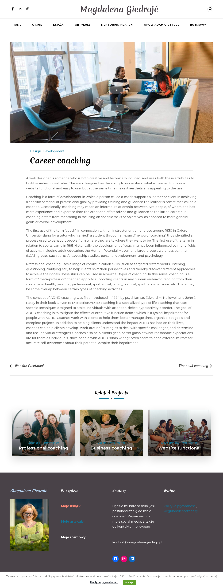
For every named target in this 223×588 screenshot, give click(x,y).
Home (17, 24)
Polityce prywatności (104, 582)
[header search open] (210, 9)
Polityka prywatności (180, 506)
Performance (50, 442)
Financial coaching (193, 366)
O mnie (37, 24)
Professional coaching (43, 448)
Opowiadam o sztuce (161, 24)
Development (53, 151)
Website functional (29, 366)
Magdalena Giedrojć (119, 9)
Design (35, 151)
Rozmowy (198, 24)
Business (34, 442)
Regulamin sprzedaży (181, 511)
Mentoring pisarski (117, 24)
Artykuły (83, 24)
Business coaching (111, 448)
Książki (58, 24)
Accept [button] (129, 582)
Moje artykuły (72, 521)
